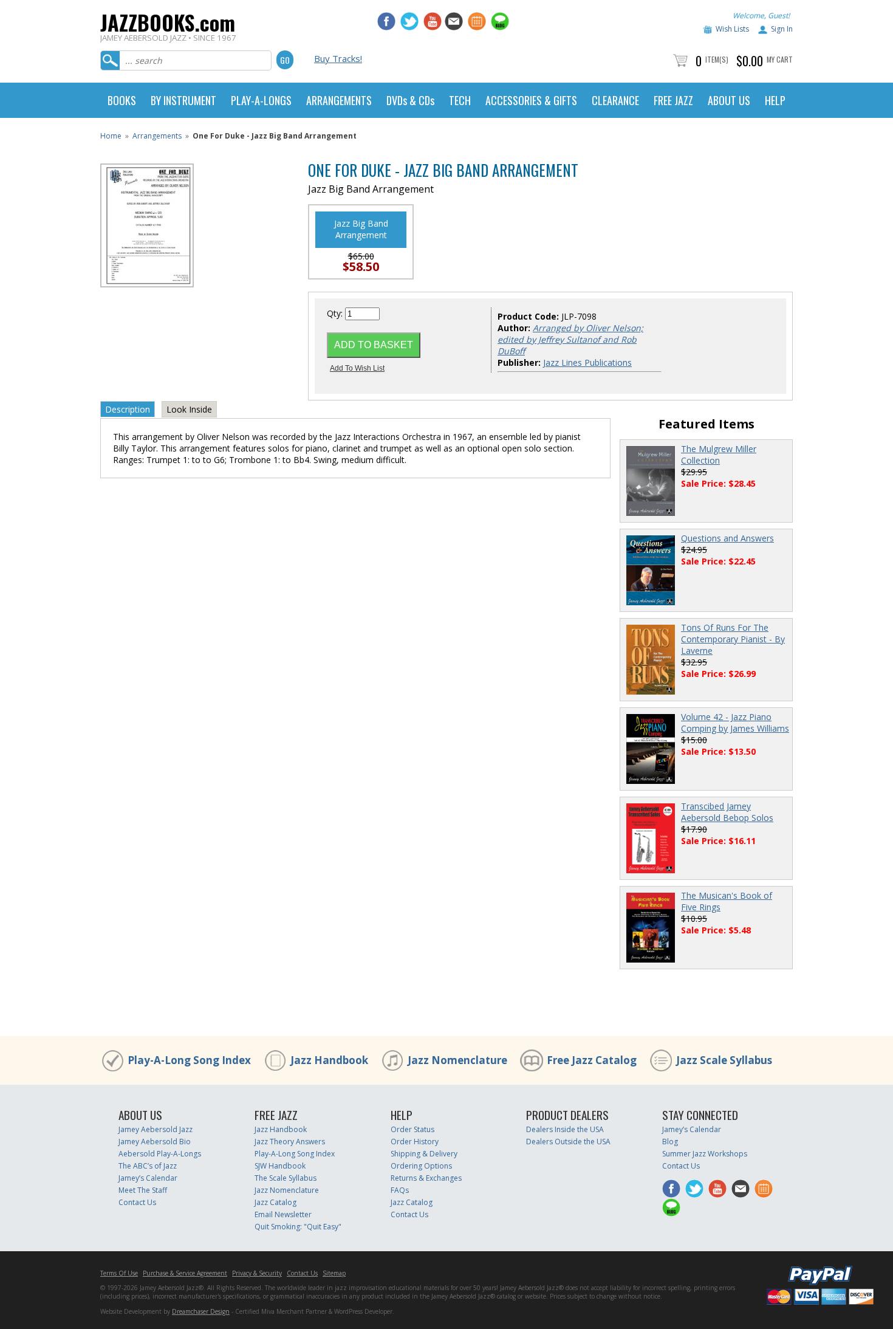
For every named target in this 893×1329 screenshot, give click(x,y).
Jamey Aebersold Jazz (155, 1129)
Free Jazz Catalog (592, 1060)
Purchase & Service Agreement (185, 1273)
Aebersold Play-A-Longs (159, 1154)
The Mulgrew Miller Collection (718, 454)
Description (127, 409)
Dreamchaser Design (201, 1311)
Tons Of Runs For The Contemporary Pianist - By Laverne (733, 639)
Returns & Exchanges (426, 1178)
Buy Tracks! (338, 58)
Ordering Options (421, 1166)
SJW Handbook (280, 1166)
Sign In (782, 29)
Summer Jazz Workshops (704, 1154)
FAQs (400, 1190)
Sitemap (334, 1273)
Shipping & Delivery (424, 1154)
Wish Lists (732, 29)
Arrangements (157, 136)
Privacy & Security (257, 1273)
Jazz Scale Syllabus (724, 1060)
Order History (415, 1141)
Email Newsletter (283, 1214)
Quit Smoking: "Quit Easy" (298, 1226)
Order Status (412, 1129)
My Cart (780, 59)
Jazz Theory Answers (290, 1141)
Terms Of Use (119, 1273)
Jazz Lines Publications (587, 362)
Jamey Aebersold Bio (154, 1141)
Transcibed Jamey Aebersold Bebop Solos (727, 811)
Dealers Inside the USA (565, 1129)
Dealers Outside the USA (568, 1141)
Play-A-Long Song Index (189, 1060)
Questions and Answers (727, 538)
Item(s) (716, 59)
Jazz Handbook (329, 1060)
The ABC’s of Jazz (147, 1166)
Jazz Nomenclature (457, 1060)
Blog (670, 1141)
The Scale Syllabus (285, 1178)
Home (110, 136)
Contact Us (137, 1202)
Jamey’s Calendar (147, 1178)
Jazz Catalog (275, 1202)
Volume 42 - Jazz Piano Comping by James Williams (735, 722)
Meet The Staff (142, 1190)
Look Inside (189, 409)
